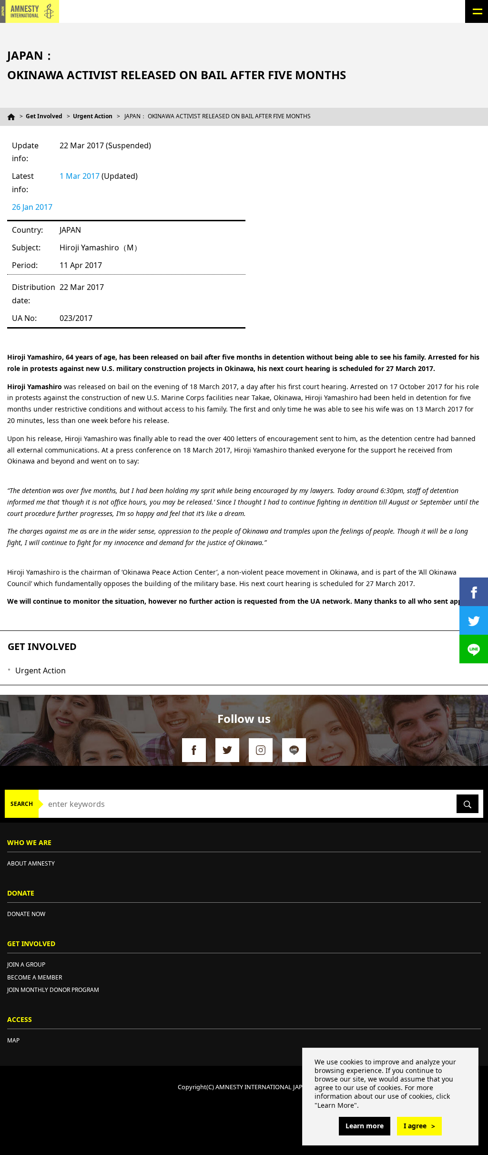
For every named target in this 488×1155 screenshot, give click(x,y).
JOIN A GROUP (26, 964)
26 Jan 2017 (32, 207)
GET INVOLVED (42, 646)
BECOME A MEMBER (34, 977)
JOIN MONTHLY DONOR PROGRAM (53, 990)
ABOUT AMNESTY (31, 863)
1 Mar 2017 (80, 176)
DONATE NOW (26, 914)
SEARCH (21, 804)
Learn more (365, 1125)
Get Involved (44, 116)
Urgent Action (92, 116)
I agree (415, 1125)
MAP (13, 1040)
